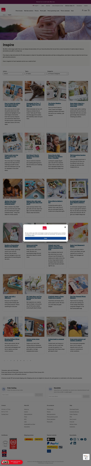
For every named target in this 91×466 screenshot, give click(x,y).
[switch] (86, 458)
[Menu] (89, 455)
